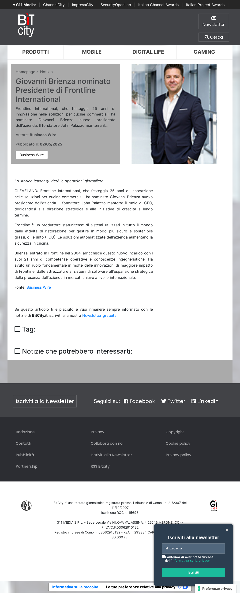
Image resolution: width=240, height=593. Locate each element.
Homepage (25, 71)
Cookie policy (178, 443)
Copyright (175, 432)
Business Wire (31, 155)
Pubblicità (25, 455)
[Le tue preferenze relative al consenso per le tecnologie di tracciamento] (215, 588)
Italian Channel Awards (158, 4)
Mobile (91, 52)
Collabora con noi (107, 443)
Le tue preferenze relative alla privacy (140, 587)
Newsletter (213, 24)
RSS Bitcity (100, 466)
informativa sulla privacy (191, 560)
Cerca (216, 37)
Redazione (25, 432)
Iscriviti (193, 572)
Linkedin (207, 401)
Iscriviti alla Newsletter (45, 401)
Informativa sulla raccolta (75, 587)
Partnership (27, 466)
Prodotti (35, 52)
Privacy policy (178, 455)
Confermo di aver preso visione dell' (189, 559)
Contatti (23, 443)
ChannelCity (54, 4)
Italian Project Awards (205, 4)
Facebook (141, 401)
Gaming (204, 52)
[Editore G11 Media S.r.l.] (213, 505)
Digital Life (148, 52)
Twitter (175, 401)
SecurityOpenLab (116, 4)
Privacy (97, 432)
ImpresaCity (82, 4)
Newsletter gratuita (99, 315)
